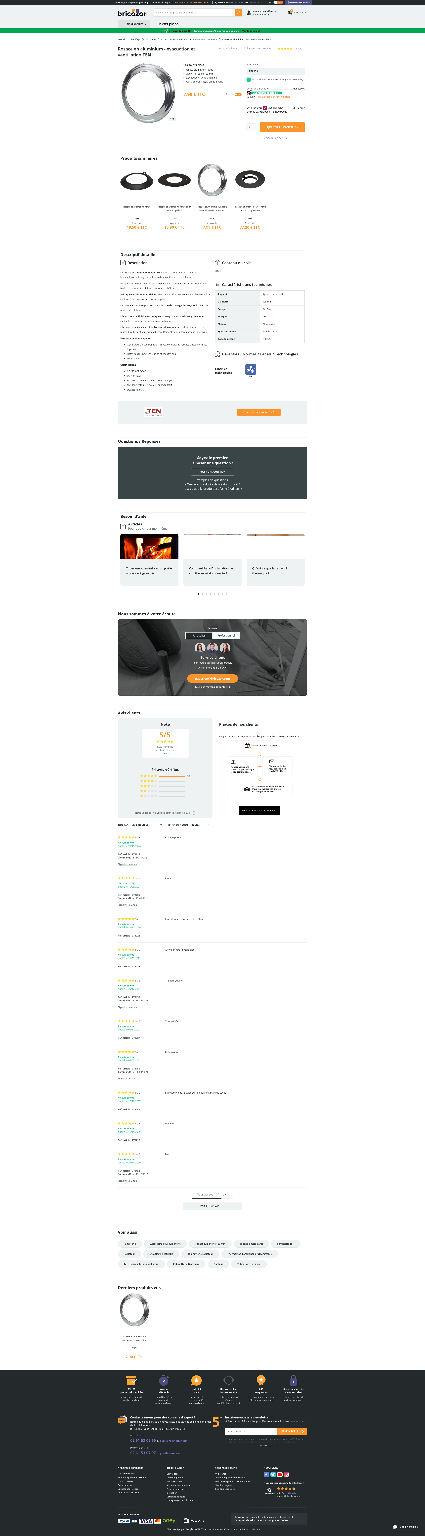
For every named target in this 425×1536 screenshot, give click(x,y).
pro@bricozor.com (170, 1453)
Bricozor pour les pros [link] (128, 1488)
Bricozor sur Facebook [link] (266, 1474)
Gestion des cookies (225, 1488)
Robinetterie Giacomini (186, 1264)
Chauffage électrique (161, 1253)
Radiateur (129, 1253)
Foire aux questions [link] (176, 1489)
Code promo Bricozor (128, 1492)
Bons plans (169, 24)
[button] (199, 594)
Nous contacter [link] (125, 1481)
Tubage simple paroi (251, 1243)
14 (188, 776)
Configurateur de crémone (180, 1500)
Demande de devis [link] (176, 1496)
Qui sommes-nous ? (127, 1473)
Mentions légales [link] (223, 1485)
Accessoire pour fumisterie (165, 1243)
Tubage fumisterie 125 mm (210, 1243)
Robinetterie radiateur (200, 1253)
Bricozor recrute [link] (126, 1485)
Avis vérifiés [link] (158, 812)
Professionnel (226, 635)
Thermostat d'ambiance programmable (249, 1253)
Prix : (271, 2)
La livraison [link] (172, 1473)
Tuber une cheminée (249, 1264)
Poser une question (260, 48)
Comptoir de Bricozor (247, 1520)
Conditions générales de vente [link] (230, 1477)
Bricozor (133, 12)
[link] (299, 2)
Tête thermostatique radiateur (141, 1264)
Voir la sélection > (251, 30)
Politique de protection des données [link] (233, 1481)
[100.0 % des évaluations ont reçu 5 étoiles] (148, 776)
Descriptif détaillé (227, 48)
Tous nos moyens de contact (211, 686)
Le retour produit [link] (175, 1477)
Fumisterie (130, 1243)
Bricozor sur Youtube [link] (280, 1474)
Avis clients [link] (220, 1473)
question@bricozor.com (212, 679)
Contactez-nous (141, 1417)
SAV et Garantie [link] (174, 1481)
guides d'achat (280, 1520)
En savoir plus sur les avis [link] (259, 810)
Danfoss (218, 1264)
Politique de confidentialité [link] (222, 1529)
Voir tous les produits (257, 412)
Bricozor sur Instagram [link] (286, 1474)
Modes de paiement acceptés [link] (132, 1477)
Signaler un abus (127, 864)
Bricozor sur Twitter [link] (273, 1474)
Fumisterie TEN (285, 1243)
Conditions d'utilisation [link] (249, 1529)
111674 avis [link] (290, 1493)
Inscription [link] (172, 1492)
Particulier (198, 635)
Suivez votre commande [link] (178, 1485)
